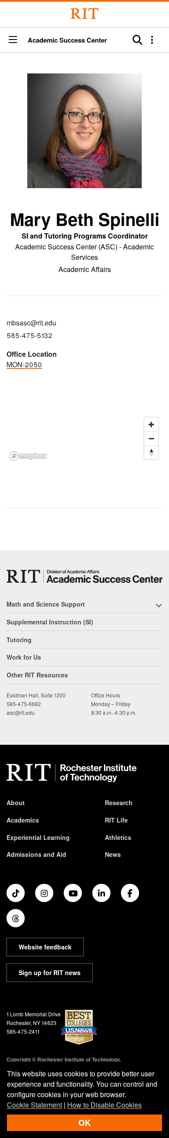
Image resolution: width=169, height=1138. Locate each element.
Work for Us (23, 657)
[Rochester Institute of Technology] (84, 13)
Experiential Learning (38, 837)
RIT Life (116, 820)
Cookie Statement (34, 1105)
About (15, 802)
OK (84, 1122)
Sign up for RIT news (50, 972)
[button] (13, 40)
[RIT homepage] (71, 773)
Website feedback (45, 946)
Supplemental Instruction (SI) (49, 621)
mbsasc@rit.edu (31, 323)
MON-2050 (24, 364)
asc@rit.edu (20, 712)
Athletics (118, 837)
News (113, 854)
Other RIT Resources (37, 674)
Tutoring (19, 639)
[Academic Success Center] (84, 576)
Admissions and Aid (36, 854)
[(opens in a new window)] (15, 893)
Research (119, 802)
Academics (22, 820)
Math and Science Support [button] (45, 604)
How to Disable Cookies (104, 1105)
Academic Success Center (67, 40)
